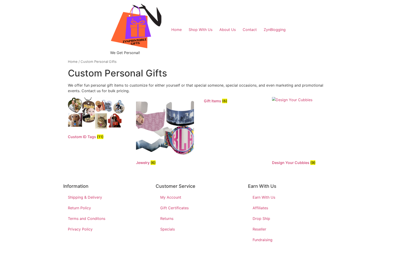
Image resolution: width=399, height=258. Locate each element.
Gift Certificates (174, 208)
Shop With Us (200, 29)
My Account (170, 197)
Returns (166, 218)
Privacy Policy (80, 229)
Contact (250, 29)
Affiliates (260, 208)
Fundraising (262, 239)
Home (176, 29)
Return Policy (79, 208)
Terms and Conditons (86, 218)
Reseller (259, 229)
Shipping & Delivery (85, 197)
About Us (227, 29)
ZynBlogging (275, 29)
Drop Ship (261, 218)
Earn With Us (264, 197)
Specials (167, 229)
